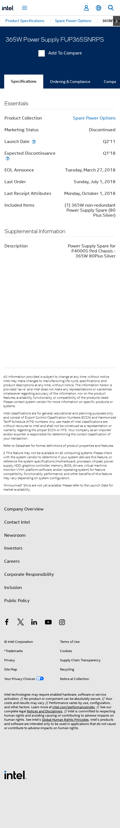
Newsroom (15, 535)
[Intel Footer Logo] (15, 774)
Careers (12, 561)
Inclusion (13, 587)
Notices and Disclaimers (45, 711)
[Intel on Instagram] (62, 623)
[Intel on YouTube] (48, 623)
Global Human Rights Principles (65, 719)
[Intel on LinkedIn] (34, 623)
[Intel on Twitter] (20, 623)
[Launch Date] (34, 141)
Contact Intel (17, 522)
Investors (13, 548)
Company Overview (24, 509)
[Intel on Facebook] (6, 623)
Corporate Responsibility (29, 574)
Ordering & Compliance (70, 81)
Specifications (24, 81)
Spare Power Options (94, 118)
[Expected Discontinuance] (7, 158)
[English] (98, 8)
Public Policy (17, 600)
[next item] (116, 21)
